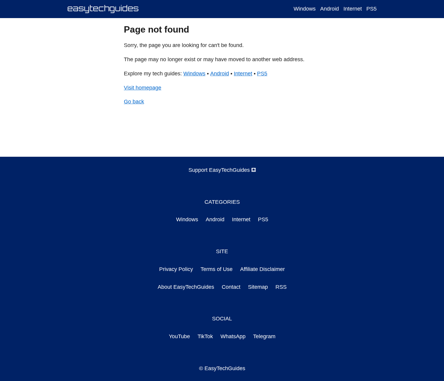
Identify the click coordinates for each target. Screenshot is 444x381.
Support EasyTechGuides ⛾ (222, 170)
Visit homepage (142, 88)
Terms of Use (217, 269)
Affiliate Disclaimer (262, 269)
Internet (352, 9)
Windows (305, 9)
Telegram (264, 336)
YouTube (179, 336)
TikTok (205, 336)
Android (329, 9)
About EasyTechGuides (186, 287)
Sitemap (258, 287)
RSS (281, 287)
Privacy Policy (176, 269)
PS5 (371, 9)
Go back (134, 102)
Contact (231, 287)
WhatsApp (233, 336)
